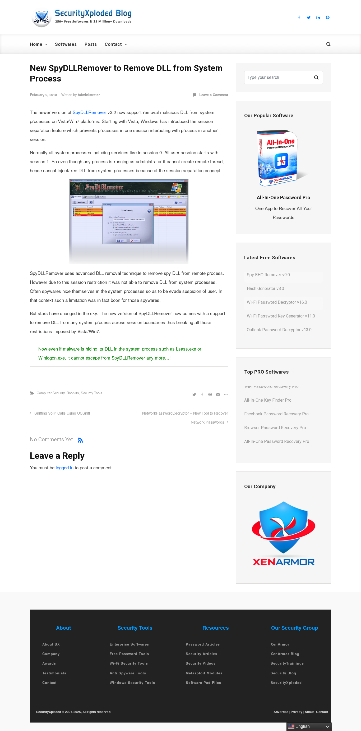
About (309, 711)
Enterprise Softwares (129, 644)
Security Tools (91, 392)
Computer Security (50, 392)
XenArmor (280, 644)
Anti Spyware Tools (128, 672)
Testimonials (54, 672)
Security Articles (201, 653)
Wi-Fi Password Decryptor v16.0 (277, 291)
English (302, 726)
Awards (49, 663)
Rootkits (73, 392)
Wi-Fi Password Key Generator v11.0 (281, 304)
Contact (49, 682)
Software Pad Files (203, 682)
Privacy (296, 711)
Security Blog (283, 672)
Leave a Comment (213, 94)
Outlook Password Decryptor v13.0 (279, 318)
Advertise (281, 711)
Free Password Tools (129, 653)
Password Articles (203, 644)
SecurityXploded (286, 682)
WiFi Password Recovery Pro (271, 444)
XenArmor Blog (285, 653)
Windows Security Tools (132, 682)
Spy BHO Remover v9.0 (268, 332)
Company (51, 653)
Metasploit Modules (204, 672)
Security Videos (201, 663)
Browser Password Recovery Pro (275, 416)
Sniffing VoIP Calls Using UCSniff (62, 413)
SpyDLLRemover (90, 112)
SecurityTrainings (287, 663)
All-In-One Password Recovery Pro (276, 430)
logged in (64, 467)
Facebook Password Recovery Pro (276, 402)
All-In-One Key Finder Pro (267, 389)
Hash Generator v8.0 (265, 277)
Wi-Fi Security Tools (129, 663)
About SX (51, 644)
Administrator (89, 94)
